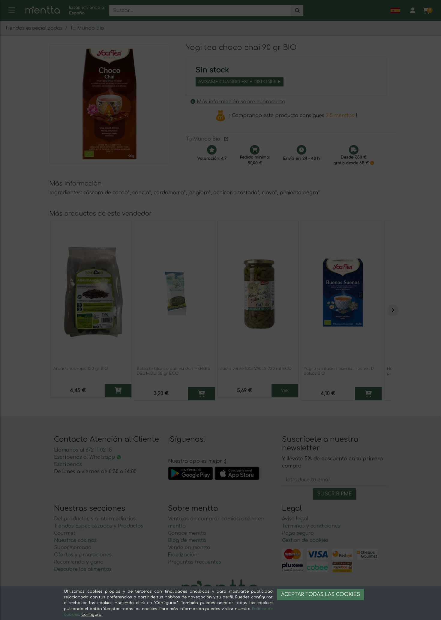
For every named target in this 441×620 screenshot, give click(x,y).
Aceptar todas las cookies (320, 594)
